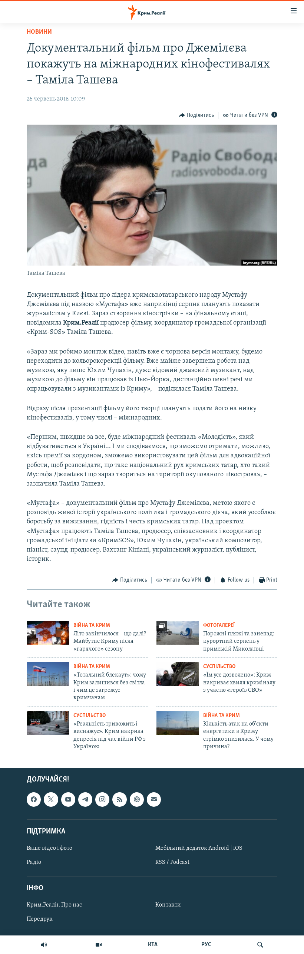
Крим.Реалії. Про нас (54, 905)
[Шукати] (260, 944)
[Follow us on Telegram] (85, 799)
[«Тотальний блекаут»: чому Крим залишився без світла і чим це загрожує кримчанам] (48, 674)
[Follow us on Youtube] (68, 799)
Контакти (168, 905)
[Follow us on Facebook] (34, 799)
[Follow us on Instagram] (102, 799)
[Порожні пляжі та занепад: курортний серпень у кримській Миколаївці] (177, 633)
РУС (206, 945)
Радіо (34, 862)
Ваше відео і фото (49, 848)
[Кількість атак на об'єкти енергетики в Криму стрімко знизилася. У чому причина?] (177, 723)
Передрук (40, 919)
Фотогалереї (219, 625)
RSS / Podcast (172, 862)
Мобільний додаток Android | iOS (198, 848)
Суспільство (219, 667)
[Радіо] (44, 944)
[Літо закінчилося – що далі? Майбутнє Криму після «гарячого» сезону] (48, 633)
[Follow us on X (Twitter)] (51, 799)
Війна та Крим (91, 625)
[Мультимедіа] (98, 944)
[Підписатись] (154, 799)
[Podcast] (137, 799)
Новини (39, 32)
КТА (153, 945)
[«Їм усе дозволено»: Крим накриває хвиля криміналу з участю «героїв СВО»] (177, 674)
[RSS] (119, 799)
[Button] (196, 115)
